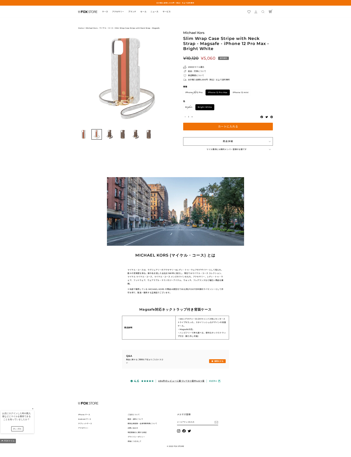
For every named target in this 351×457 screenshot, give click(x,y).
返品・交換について (197, 71)
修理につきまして (135, 441)
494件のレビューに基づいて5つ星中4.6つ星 (181, 381)
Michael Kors (193, 33)
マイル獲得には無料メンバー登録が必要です (226, 149)
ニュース (154, 11)
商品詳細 (228, 141)
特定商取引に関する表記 (137, 432)
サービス (167, 11)
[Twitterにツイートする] (266, 117)
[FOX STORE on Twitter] (189, 431)
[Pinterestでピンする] (271, 117)
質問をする (219, 361)
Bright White (205, 107)
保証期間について (196, 75)
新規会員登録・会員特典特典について (142, 423)
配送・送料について (135, 419)
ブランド (132, 11)
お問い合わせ (133, 428)
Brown (189, 107)
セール (143, 11)
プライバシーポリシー (136, 437)
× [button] (32, 408)
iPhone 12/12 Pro (194, 92)
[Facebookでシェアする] (262, 117)
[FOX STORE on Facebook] (184, 431)
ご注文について (134, 415)
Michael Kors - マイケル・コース (99, 28)
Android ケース (84, 419)
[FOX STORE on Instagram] (178, 431)
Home (81, 28)
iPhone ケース (84, 415)
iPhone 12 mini (241, 92)
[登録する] (216, 422)
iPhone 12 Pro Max (217, 92)
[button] (20, 441)
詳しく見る (17, 429)
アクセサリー (118, 11)
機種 (185, 86)
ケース (105, 11)
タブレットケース (85, 423)
